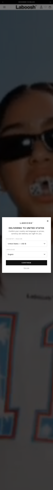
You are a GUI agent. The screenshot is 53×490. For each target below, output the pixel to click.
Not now (26, 268)
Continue (26, 263)
